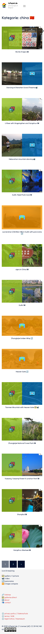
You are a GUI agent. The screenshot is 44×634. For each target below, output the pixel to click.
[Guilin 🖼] (22, 302)
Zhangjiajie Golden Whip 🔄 (22, 338)
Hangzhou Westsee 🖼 (22, 550)
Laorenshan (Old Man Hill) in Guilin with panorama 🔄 (22, 233)
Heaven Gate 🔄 (22, 371)
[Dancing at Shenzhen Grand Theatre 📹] (22, 84)
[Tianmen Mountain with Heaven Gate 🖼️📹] (22, 404)
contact (7, 602)
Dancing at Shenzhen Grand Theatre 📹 (22, 87)
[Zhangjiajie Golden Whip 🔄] (22, 335)
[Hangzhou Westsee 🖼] (22, 547)
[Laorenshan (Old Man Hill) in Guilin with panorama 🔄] (22, 228)
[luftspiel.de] (4, 5)
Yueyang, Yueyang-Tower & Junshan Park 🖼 (22, 478)
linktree (7, 594)
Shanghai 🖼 (22, 514)
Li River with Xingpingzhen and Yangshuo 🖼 (22, 123)
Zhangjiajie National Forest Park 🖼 (22, 443)
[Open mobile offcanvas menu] (24, 6)
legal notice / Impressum (14, 619)
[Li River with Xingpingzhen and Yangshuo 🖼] (22, 120)
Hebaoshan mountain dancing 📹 (22, 159)
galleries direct (10, 597)
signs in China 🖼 (22, 269)
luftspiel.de (12, 3)
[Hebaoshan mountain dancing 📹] (22, 156)
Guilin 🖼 (22, 305)
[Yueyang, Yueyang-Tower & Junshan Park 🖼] (22, 475)
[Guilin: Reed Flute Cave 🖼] (22, 191)
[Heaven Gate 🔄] (22, 368)
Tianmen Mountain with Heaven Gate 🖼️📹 (22, 407)
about (6, 600)
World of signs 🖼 (22, 52)
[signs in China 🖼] (22, 266)
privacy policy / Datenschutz (16, 613)
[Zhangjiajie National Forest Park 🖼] (22, 440)
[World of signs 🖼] (22, 48)
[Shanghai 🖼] (22, 511)
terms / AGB (9, 616)
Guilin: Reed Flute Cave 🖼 (22, 195)
